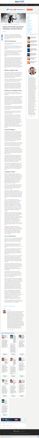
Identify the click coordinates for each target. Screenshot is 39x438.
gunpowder (12, 107)
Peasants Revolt (12, 46)
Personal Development (30, 25)
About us (28, 433)
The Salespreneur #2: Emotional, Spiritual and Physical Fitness (14, 381)
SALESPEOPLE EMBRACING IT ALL (23, 360)
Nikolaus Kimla (16, 24)
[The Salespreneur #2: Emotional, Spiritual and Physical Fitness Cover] (11, 381)
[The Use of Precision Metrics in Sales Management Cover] (3, 401)
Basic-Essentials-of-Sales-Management (6, 336)
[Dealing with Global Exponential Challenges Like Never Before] (28, 41)
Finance (28, 22)
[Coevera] (17, 431)
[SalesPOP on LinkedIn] (10, 330)
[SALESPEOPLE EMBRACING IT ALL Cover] (20, 360)
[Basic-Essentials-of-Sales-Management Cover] (3, 336)
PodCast (28, 26)
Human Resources (29, 23)
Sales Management (29, 29)
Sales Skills (28, 31)
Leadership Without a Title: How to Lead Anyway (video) (33, 41)
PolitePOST (15, 138)
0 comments (5, 31)
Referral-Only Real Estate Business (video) (33, 58)
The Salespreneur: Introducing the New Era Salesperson (23, 381)
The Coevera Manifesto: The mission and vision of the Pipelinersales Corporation (6, 381)
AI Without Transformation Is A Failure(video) (33, 62)
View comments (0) (12, 306)
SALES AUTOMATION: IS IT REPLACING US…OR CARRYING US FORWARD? (6, 361)
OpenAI (12, 134)
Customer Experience (29, 20)
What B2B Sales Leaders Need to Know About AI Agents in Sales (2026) (33, 54)
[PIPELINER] (26, 5)
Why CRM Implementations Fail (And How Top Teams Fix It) (33, 45)
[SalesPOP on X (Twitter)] (8, 330)
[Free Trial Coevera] (19, 9)
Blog (3, 24)
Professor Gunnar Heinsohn (16, 206)
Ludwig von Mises (7, 273)
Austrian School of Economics (11, 238)
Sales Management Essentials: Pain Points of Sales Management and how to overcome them (14, 362)
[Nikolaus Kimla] (4, 311)
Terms (10, 433)
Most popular (32, 35)
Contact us (25, 433)
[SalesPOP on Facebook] (12, 330)
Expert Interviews (32, 42)
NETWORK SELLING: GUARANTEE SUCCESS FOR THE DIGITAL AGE (23, 337)
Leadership (6, 24)
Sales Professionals (29, 30)
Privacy (13, 433)
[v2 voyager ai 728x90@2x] (13, 419)
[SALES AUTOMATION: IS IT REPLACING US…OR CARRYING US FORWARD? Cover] (3, 361)
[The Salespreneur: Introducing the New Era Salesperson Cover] (20, 381)
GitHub (5, 122)
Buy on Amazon (5, 354)
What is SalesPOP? (17, 433)
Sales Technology (29, 32)
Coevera (28, 19)
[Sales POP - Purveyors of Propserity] (19, 1)
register (7, 425)
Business (28, 18)
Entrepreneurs (29, 21)
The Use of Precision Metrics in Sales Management (6, 402)
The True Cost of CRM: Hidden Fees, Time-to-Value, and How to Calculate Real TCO (33, 49)
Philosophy (21, 433)
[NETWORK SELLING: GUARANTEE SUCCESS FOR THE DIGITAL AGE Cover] (20, 337)
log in (4, 425)
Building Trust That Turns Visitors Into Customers (33, 37)
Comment (6, 306)
